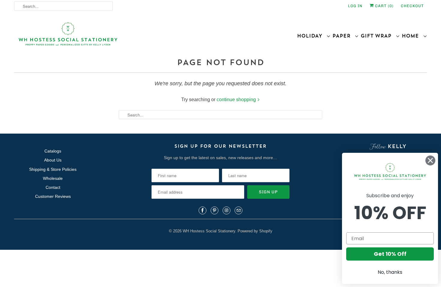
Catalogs (52, 151)
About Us (53, 160)
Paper (343, 36)
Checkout (412, 6)
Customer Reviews (53, 196)
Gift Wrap (378, 36)
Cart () (384, 6)
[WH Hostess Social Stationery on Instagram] (226, 210)
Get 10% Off (390, 254)
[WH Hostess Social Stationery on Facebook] (202, 210)
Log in (355, 6)
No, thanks (390, 272)
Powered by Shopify (255, 231)
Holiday (311, 36)
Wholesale (53, 178)
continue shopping (237, 99)
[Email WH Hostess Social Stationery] (238, 210)
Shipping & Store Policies (52, 169)
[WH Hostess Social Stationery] (116, 36)
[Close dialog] (430, 160)
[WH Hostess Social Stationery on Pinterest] (214, 210)
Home (412, 36)
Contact (53, 187)
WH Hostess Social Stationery (209, 231)
